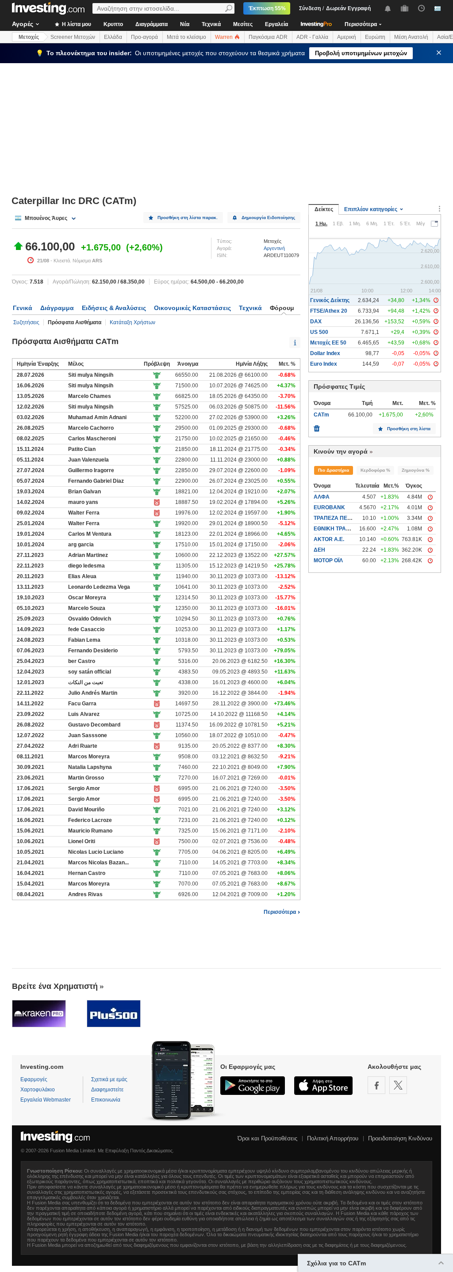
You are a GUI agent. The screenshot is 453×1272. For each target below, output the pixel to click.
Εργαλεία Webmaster (45, 1100)
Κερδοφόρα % (375, 470)
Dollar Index (325, 353)
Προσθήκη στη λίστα (408, 428)
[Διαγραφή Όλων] (317, 426)
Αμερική (346, 37)
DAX (316, 321)
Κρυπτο (113, 24)
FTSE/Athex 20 (328, 311)
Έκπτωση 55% (267, 8)
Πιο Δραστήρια (333, 470)
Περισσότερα (280, 912)
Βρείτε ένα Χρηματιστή (55, 986)
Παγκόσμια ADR (268, 37)
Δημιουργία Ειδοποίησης (268, 217)
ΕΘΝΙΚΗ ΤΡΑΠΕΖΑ (337, 529)
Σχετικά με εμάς (109, 1079)
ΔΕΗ (319, 550)
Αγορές (22, 23)
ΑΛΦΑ (322, 497)
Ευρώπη (375, 37)
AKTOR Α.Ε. (329, 539)
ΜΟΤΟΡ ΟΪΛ (328, 560)
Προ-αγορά (144, 37)
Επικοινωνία (105, 1100)
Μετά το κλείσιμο (186, 37)
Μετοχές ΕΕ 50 (328, 343)
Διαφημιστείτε (107, 1089)
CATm (321, 415)
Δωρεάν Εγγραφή (348, 8)
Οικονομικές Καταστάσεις (192, 307)
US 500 (319, 332)
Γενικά (22, 307)
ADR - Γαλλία (312, 37)
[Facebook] (376, 1085)
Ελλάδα (113, 37)
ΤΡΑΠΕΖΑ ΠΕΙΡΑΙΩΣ (339, 518)
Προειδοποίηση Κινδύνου (400, 1138)
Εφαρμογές (33, 1079)
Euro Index (323, 364)
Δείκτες (324, 209)
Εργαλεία (276, 24)
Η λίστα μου (76, 24)
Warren (224, 37)
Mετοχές (29, 37)
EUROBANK (329, 507)
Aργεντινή (274, 248)
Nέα (184, 24)
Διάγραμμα (57, 307)
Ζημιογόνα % (416, 470)
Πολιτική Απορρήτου (332, 1138)
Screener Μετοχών (72, 37)
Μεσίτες (243, 24)
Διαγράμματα (151, 24)
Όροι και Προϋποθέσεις (267, 1138)
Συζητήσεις (26, 322)
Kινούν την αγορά (341, 451)
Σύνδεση (310, 8)
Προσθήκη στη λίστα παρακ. (187, 217)
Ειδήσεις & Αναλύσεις (114, 307)
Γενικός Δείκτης (329, 300)
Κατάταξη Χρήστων (132, 322)
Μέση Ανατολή (411, 37)
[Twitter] (398, 1085)
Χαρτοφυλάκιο (37, 1089)
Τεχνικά (211, 24)
